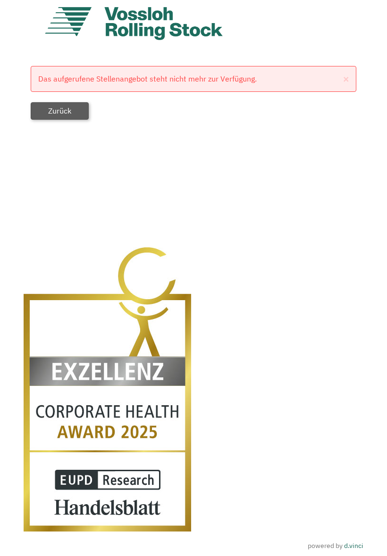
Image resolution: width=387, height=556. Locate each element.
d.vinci (353, 545)
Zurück (59, 110)
